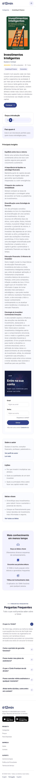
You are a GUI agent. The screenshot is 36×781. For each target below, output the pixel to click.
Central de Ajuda (7, 759)
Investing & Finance (11, 69)
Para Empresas (7, 736)
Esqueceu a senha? (23, 417)
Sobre (4, 746)
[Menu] (31, 3)
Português (12, 777)
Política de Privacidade (9, 762)
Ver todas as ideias (12, 518)
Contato (4, 749)
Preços (4, 733)
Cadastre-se (25, 427)
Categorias (5, 10)
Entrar (18, 423)
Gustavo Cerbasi (10, 62)
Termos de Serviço (8, 765)
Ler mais (8, 456)
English (4, 777)
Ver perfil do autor (11, 453)
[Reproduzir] (10, 120)
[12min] (7, 3)
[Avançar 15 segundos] (13, 120)
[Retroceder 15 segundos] (7, 120)
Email (9, 400)
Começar (9, 105)
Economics (23, 69)
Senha (9, 409)
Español (19, 777)
